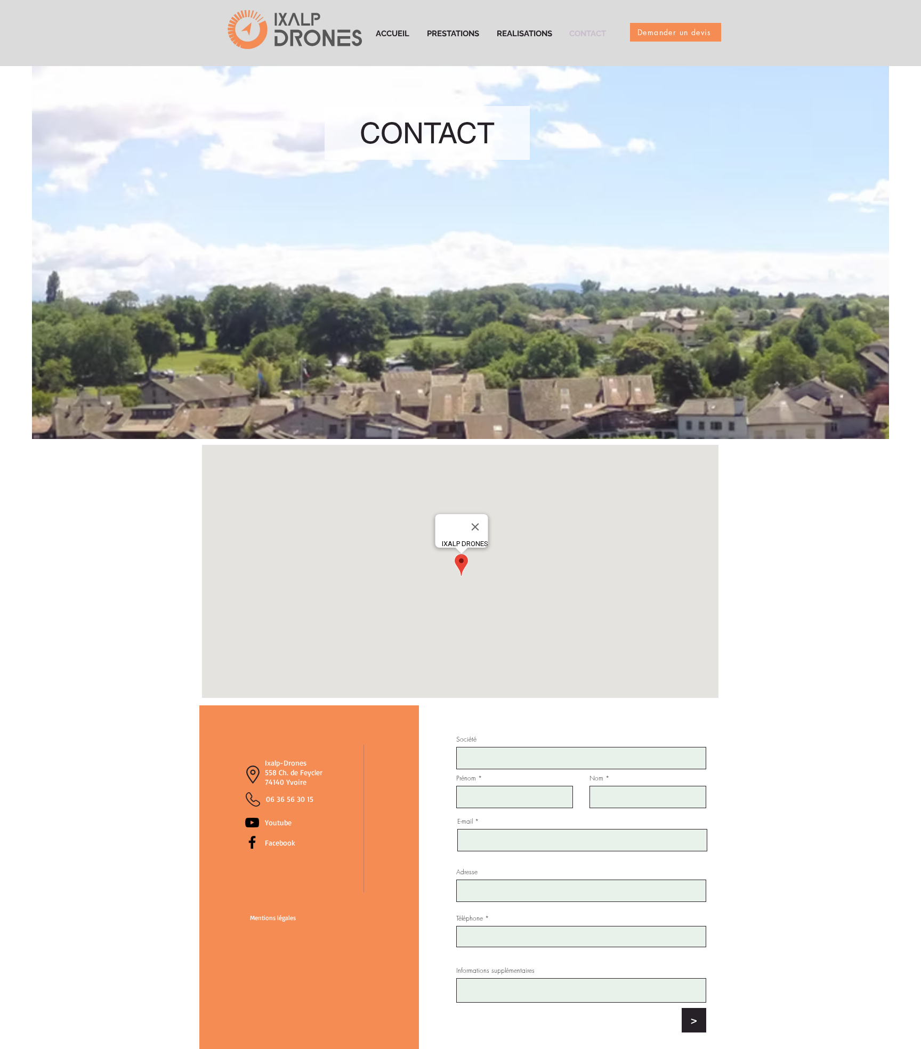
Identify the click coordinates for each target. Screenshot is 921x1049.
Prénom (466, 778)
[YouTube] (252, 822)
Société (466, 739)
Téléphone (469, 918)
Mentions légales (273, 918)
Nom (596, 778)
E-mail (465, 821)
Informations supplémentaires (495, 970)
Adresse (467, 872)
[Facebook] (252, 842)
